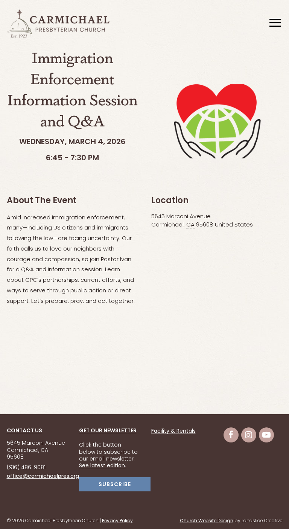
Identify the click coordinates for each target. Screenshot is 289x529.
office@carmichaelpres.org (43, 476)
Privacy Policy (117, 521)
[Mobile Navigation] (274, 23)
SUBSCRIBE (115, 485)
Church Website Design (206, 521)
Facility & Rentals (173, 431)
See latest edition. (102, 466)
